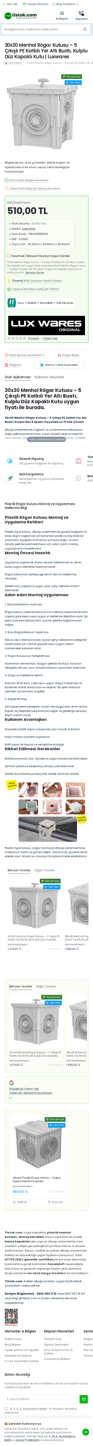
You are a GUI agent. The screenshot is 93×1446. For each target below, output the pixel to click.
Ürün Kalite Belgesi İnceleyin (28, 180)
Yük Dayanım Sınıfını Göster (37, 281)
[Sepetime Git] (81, 16)
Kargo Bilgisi (70, 355)
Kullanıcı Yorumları (49, 377)
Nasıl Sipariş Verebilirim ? (27, 355)
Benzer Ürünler (20, 986)
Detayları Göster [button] (35, 272)
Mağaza (15, 365)
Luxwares (28, 229)
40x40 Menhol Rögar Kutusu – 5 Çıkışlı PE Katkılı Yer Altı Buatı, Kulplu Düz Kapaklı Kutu (34, 938)
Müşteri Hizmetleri (59, 1331)
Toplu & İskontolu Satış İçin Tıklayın (35, 289)
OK (86, 1432)
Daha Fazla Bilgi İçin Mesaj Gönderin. (35, 188)
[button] (46, 439)
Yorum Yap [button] (50, 338)
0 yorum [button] (33, 338)
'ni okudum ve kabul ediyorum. (41, 1411)
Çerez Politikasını (28, 1440)
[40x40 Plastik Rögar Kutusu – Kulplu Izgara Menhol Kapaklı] (38, 1144)
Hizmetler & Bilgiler (20, 1331)
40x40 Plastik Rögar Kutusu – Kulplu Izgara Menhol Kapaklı (37, 1179)
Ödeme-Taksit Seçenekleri (61, 365)
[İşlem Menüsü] (62, 16)
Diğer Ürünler (46, 986)
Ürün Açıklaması (18, 377)
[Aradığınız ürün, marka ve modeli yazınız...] (85, 29)
